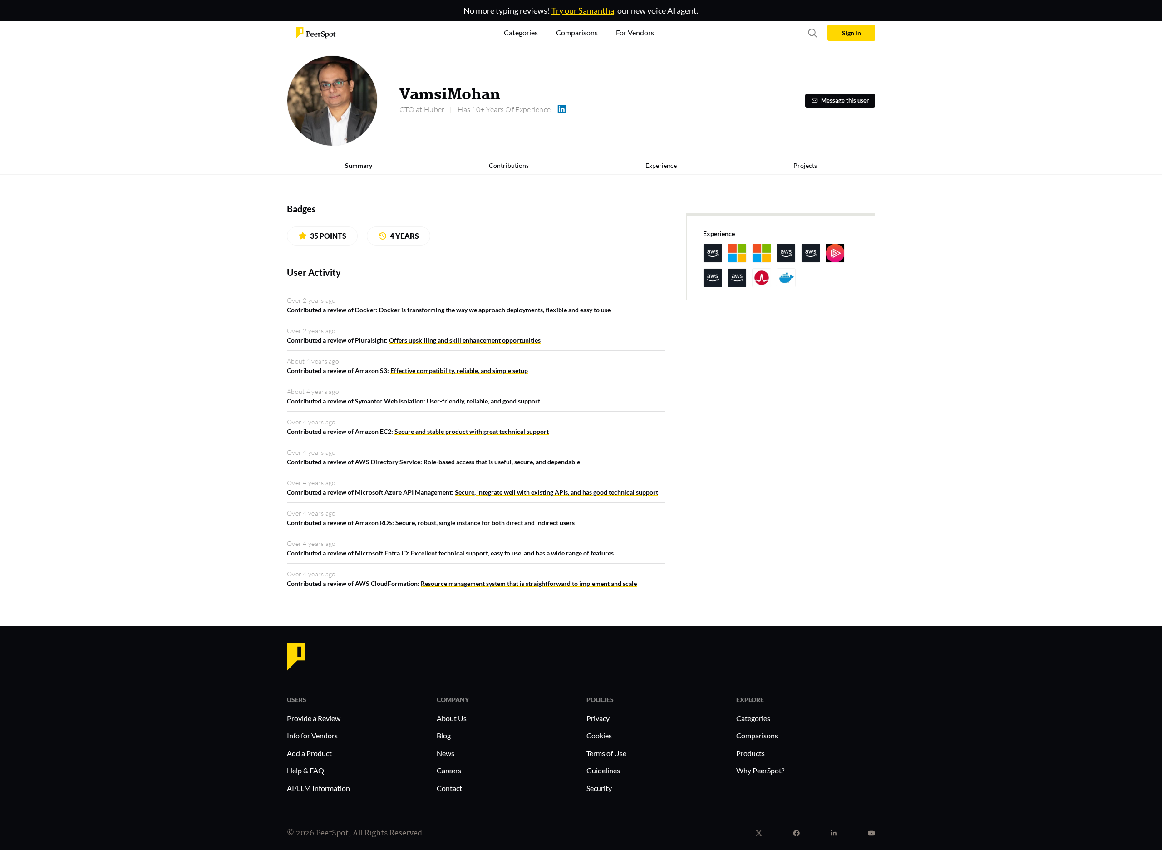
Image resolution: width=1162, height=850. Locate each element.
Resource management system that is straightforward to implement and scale (529, 583)
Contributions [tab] (509, 165)
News (445, 753)
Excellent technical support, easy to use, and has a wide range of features (512, 553)
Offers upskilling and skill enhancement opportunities (465, 340)
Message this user (845, 100)
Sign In (851, 33)
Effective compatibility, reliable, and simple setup (459, 370)
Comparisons (757, 735)
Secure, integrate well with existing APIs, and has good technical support (556, 492)
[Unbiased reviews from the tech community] (315, 32)
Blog (444, 735)
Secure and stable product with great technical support (471, 431)
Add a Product (309, 753)
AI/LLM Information (318, 788)
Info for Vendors (312, 735)
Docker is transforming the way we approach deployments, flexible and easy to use (495, 310)
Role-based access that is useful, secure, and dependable (501, 462)
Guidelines (603, 770)
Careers (449, 770)
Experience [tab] (661, 165)
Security (599, 788)
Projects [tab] (805, 165)
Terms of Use (606, 753)
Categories (753, 718)
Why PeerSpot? (760, 770)
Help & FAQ (305, 770)
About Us (452, 718)
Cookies (599, 735)
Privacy (598, 718)
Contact (449, 788)
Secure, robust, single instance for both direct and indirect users (485, 522)
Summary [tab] (358, 165)
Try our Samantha (582, 10)
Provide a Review (313, 718)
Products (750, 753)
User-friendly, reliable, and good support (483, 401)
